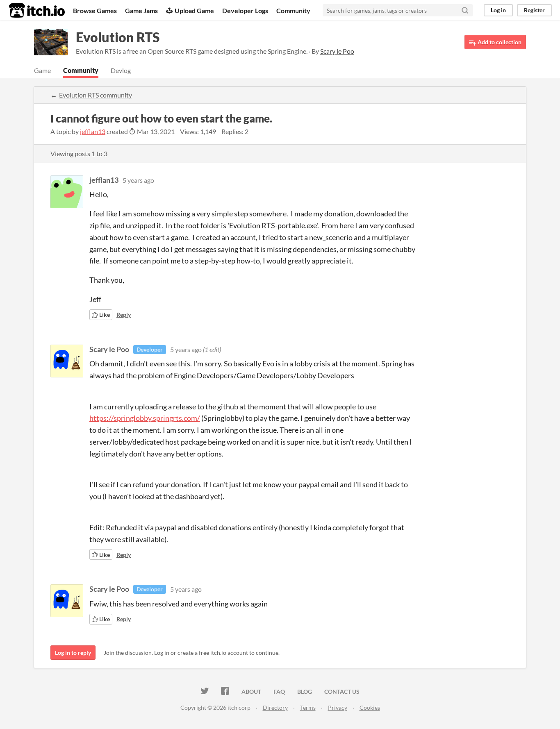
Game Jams (141, 10)
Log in (498, 10)
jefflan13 (92, 131)
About (251, 691)
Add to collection (498, 42)
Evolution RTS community (95, 95)
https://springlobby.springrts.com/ (144, 417)
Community (293, 10)
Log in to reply (73, 652)
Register (534, 10)
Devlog (121, 70)
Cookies (370, 707)
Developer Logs (245, 10)
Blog (304, 691)
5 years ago (138, 180)
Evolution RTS (117, 37)
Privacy (337, 707)
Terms (308, 707)
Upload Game (194, 10)
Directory (275, 707)
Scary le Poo (109, 349)
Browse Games (95, 10)
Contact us (342, 691)
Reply (123, 314)
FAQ (279, 691)
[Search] (465, 10)
